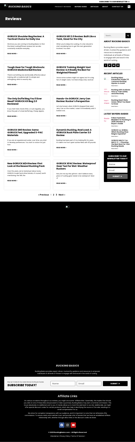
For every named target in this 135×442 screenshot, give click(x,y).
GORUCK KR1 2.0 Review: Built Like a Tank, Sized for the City (76, 38)
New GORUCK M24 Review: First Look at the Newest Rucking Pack (26, 165)
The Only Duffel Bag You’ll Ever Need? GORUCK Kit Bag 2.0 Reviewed (24, 101)
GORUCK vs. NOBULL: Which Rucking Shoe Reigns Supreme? (119, 132)
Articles (94, 7)
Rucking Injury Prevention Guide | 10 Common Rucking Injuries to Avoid (120, 80)
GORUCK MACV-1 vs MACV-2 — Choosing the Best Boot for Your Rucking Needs (120, 143)
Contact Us (117, 7)
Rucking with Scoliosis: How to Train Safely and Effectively (120, 92)
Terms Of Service (77, 436)
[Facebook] (61, 425)
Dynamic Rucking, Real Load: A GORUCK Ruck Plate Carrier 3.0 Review (73, 132)
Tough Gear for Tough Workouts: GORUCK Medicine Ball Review (26, 68)
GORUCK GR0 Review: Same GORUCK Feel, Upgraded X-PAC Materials (25, 132)
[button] (129, 6)
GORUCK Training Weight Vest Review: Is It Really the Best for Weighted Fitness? (73, 70)
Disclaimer (55, 436)
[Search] (128, 35)
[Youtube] (73, 425)
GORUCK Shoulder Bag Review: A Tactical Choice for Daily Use (25, 38)
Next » (62, 194)
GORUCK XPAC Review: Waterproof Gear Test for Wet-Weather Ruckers (76, 166)
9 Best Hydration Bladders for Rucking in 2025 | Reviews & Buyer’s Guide (121, 121)
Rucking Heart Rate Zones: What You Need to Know (120, 102)
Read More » (12, 54)
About (105, 7)
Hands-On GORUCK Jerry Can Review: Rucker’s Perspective (73, 100)
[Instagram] (67, 425)
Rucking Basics (19, 6)
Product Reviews (63, 7)
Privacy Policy (65, 436)
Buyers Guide (81, 7)
